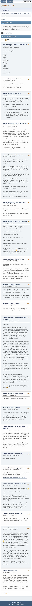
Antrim (5, 513)
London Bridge (19, 393)
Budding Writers (19, 259)
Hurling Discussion (8, 284)
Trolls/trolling (18, 453)
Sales (16, 570)
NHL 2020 (17, 284)
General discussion (8, 79)
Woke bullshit (18, 79)
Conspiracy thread (20, 468)
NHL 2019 (17, 303)
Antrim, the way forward (15, 513)
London (17, 528)
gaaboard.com (7, 5)
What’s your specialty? (21, 221)
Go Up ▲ (22, 602)
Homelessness (19, 155)
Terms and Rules (15, 602)
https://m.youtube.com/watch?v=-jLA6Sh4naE (15, 477)
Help (9, 602)
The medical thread (20, 483)
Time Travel (18, 93)
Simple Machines (20, 604)
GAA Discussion (7, 44)
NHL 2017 (17, 408)
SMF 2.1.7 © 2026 (12, 604)
